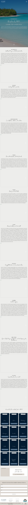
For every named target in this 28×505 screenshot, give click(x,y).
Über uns (11, 501)
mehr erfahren (26, 503)
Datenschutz (17, 501)
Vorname (2, 484)
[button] (25, 73)
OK (22, 503)
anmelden (14, 494)
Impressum (17, 500)
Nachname (2, 487)
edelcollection (11, 500)
